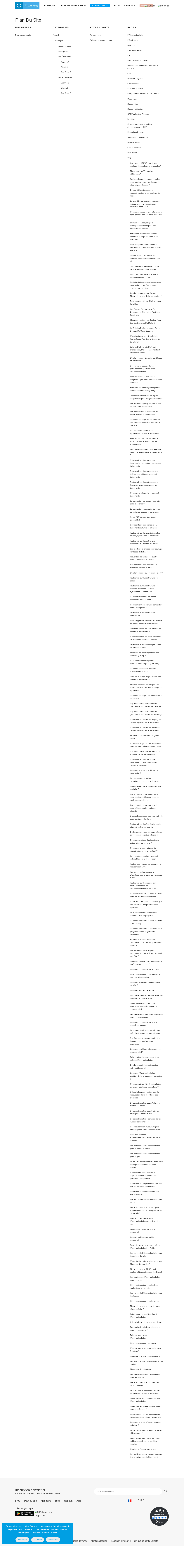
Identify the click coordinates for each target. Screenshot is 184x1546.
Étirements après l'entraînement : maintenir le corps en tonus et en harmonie (144, 236)
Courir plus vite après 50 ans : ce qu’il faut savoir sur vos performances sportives (146, 905)
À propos (131, 45)
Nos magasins (133, 142)
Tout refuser (37, 1540)
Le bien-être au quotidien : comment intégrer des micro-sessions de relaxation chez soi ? (145, 204)
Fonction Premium (135, 50)
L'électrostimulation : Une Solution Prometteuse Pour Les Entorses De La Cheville (145, 339)
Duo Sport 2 (63, 51)
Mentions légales (99, 1541)
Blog (129, 157)
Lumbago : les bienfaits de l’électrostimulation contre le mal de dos (145, 1221)
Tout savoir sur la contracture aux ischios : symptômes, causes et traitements (144, 474)
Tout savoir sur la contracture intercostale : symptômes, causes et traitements (145, 463)
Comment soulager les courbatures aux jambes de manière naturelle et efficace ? (145, 422)
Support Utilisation (135, 109)
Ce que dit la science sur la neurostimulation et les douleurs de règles (145, 193)
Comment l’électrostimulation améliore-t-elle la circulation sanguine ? (146, 1076)
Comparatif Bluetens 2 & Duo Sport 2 (143, 94)
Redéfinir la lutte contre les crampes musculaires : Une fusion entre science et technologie (145, 285)
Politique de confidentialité (145, 1541)
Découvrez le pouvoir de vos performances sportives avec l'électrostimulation (142, 369)
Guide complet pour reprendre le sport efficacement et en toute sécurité (144, 808)
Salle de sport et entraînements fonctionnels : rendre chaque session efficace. (146, 247)
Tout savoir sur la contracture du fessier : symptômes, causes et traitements (144, 485)
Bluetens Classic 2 (66, 46)
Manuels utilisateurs (135, 132)
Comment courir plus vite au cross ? (145, 969)
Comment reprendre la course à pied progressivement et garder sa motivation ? (146, 931)
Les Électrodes (64, 56)
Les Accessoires (65, 77)
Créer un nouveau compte (101, 40)
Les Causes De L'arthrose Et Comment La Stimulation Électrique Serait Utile (145, 312)
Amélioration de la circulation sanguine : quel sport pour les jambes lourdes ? (146, 380)
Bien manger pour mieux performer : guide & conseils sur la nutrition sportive (145, 1441)
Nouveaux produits (23, 35)
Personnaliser (53, 1540)
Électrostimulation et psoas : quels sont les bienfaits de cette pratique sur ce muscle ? (146, 1210)
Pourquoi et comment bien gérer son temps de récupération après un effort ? (146, 452)
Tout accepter (22, 1540)
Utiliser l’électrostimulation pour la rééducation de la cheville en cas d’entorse (144, 1095)
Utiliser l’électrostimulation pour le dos (146, 1322)
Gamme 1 (65, 62)
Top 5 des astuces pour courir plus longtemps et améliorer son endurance (144, 1041)
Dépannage (132, 99)
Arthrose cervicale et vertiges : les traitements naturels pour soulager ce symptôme (146, 687)
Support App (132, 104)
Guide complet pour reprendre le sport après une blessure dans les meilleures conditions (144, 797)
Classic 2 (64, 67)
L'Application (132, 40)
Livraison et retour (135, 89)
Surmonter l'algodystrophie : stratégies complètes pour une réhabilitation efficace (143, 226)
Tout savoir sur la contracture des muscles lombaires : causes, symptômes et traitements (144, 589)
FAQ (129, 55)
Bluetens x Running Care (140, 1369)
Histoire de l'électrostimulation (143, 1449)
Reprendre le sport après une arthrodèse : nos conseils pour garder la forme (146, 942)
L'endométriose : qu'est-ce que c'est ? (146, 573)
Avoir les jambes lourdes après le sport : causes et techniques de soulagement (144, 441)
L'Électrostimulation (135, 35)
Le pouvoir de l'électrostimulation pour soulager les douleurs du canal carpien (146, 1165)
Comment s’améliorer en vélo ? (143, 990)
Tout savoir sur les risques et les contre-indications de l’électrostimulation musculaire (143, 886)
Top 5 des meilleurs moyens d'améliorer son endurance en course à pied (146, 875)
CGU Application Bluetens (138, 114)
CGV (129, 73)
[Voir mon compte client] (150, 5)
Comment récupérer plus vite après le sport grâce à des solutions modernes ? (146, 215)
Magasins (46, 1500)
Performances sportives (137, 60)
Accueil (56, 35)
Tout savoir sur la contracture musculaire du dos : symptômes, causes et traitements (144, 762)
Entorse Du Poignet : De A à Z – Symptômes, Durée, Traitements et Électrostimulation (145, 350)
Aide (79, 1500)
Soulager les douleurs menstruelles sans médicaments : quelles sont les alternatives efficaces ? (145, 182)
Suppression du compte (137, 137)
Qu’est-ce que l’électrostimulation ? (145, 1356)
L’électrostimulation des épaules (143, 1343)
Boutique (59, 41)
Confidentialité (133, 84)
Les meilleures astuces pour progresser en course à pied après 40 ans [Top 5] (146, 953)
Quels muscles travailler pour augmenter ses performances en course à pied (144, 1006)
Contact (68, 1500)
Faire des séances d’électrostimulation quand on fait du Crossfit (145, 1138)
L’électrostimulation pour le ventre (144, 1301)
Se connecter (95, 35)
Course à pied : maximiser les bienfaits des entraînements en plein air (145, 258)
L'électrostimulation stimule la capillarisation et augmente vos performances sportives (143, 1175)
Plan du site (132, 152)
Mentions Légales (135, 78)
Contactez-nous (134, 147)
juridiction (131, 119)
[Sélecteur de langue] (131, 1500)
